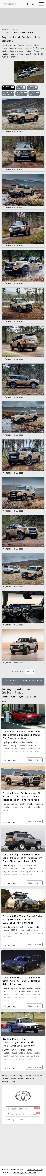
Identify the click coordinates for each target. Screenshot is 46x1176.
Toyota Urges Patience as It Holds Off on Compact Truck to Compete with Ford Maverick (22, 796)
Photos (5, 29)
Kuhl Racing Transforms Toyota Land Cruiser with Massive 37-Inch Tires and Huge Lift (22, 858)
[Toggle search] (27, 4)
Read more (33, 760)
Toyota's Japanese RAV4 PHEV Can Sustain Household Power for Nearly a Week (21, 735)
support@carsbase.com (24, 1172)
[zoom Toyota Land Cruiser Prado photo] (41, 80)
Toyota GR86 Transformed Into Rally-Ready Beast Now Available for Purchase (22, 919)
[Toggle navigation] (40, 4)
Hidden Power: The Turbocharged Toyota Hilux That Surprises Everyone (20, 1042)
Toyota (15, 29)
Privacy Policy (35, 1169)
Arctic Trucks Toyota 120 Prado (19, 697)
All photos (7, 87)
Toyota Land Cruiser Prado (19, 32)
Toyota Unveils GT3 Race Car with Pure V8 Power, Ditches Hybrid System (21, 981)
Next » (30, 671)
